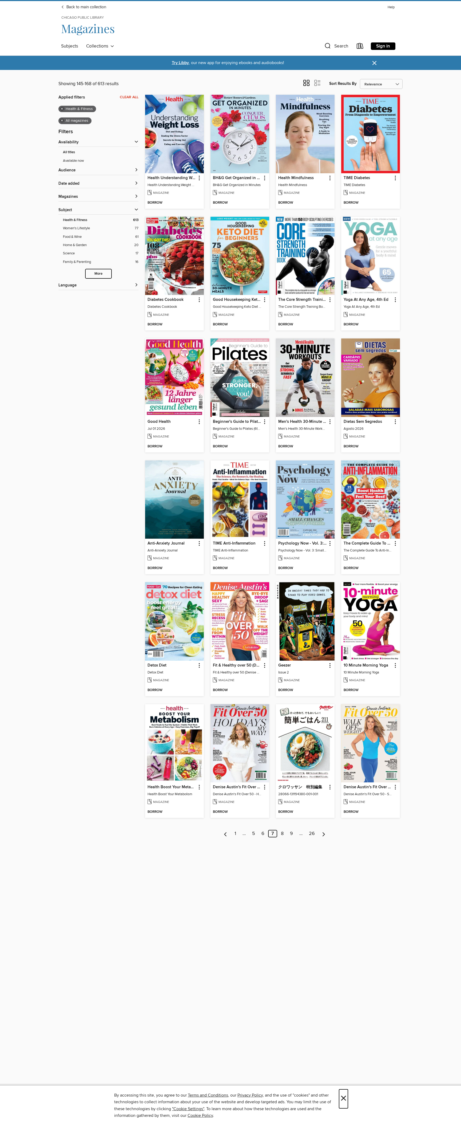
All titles (69, 152)
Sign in (383, 46)
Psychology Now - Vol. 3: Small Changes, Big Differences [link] (302, 543)
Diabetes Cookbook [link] (166, 299)
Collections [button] (98, 46)
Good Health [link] (159, 421)
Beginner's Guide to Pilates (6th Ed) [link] (237, 421)
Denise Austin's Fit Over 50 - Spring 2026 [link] (368, 787)
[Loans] (360, 47)
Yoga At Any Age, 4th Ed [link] (366, 299)
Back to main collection (85, 7)
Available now (73, 161)
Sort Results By (343, 83)
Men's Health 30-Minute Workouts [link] (302, 421)
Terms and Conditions (208, 1095)
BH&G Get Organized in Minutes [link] (237, 178)
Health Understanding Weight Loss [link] (172, 178)
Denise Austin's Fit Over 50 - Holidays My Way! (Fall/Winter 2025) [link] (237, 787)
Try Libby (180, 63)
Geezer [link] (284, 665)
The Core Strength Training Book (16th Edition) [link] (302, 299)
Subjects (69, 46)
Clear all (129, 97)
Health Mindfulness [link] (296, 178)
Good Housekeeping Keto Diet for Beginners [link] (237, 299)
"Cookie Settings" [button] (188, 1109)
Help (391, 7)
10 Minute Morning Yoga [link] (366, 665)
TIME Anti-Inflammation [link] (234, 543)
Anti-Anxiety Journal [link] (166, 543)
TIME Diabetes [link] (357, 178)
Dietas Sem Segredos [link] (363, 421)
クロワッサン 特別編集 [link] (300, 787)
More (98, 273)
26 (312, 834)
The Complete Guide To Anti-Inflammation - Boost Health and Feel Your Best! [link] (368, 543)
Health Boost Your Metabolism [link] (172, 787)
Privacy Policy (250, 1095)
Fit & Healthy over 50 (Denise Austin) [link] (237, 665)
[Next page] (324, 833)
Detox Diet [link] (157, 665)
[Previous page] (225, 833)
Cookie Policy (200, 1115)
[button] (336, 47)
